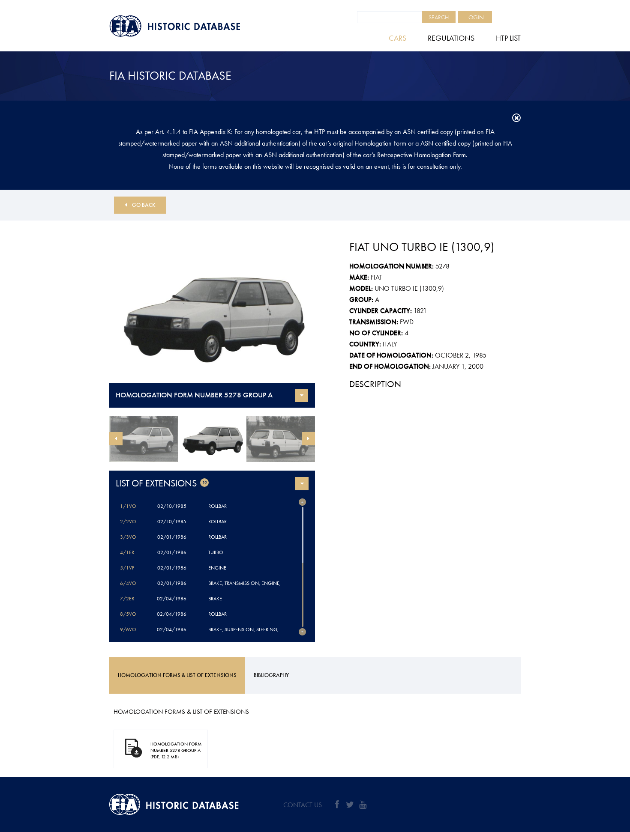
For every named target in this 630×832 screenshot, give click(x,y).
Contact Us (302, 804)
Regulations (451, 38)
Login (475, 17)
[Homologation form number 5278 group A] (212, 314)
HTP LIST (508, 38)
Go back (144, 205)
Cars (397, 38)
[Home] (195, 26)
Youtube (362, 804)
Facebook (336, 804)
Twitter (349, 804)
